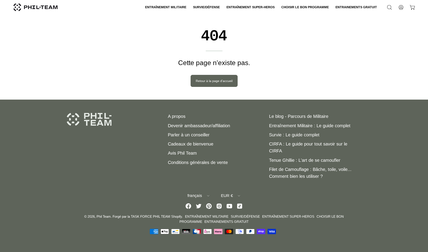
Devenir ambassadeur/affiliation (199, 125)
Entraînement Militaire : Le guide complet (309, 125)
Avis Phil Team (182, 153)
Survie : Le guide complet (294, 134)
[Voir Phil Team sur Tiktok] (239, 206)
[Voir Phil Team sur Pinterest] (209, 206)
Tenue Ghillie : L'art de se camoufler (304, 160)
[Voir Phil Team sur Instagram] (219, 206)
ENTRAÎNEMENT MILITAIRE (206, 216)
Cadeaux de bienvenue (190, 143)
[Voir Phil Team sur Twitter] (198, 206)
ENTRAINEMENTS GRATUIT (226, 221)
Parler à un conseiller (189, 134)
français (194, 195)
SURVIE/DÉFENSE (245, 216)
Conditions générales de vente (198, 162)
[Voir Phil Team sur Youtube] (229, 206)
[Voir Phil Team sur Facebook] (188, 206)
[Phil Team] (35, 7)
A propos (176, 116)
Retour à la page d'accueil (214, 81)
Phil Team (104, 216)
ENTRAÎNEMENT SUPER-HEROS (288, 216)
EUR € (227, 195)
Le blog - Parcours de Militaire (298, 116)
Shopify (176, 216)
